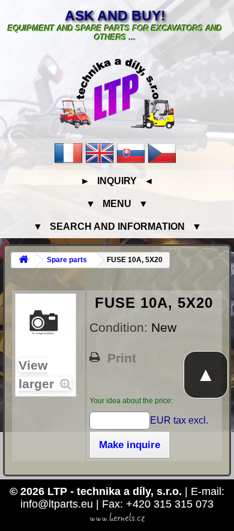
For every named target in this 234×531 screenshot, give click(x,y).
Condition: (120, 327)
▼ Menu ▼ (117, 204)
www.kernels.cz (117, 518)
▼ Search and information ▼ (117, 226)
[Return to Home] (23, 260)
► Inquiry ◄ (117, 181)
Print (121, 358)
